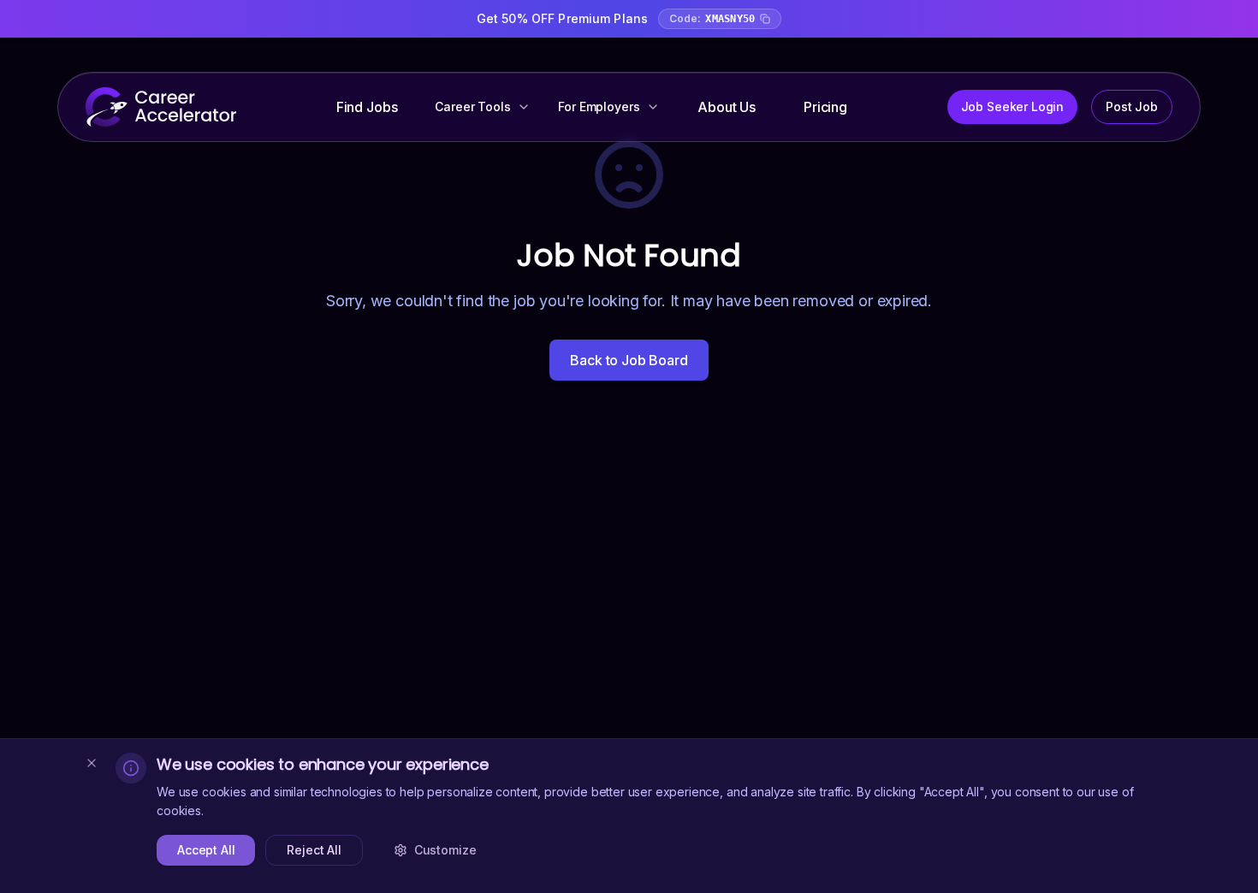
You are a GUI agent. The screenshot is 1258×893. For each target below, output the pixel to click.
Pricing (825, 106)
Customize (445, 850)
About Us (726, 106)
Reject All (314, 850)
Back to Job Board (628, 360)
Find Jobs (367, 106)
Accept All (205, 850)
